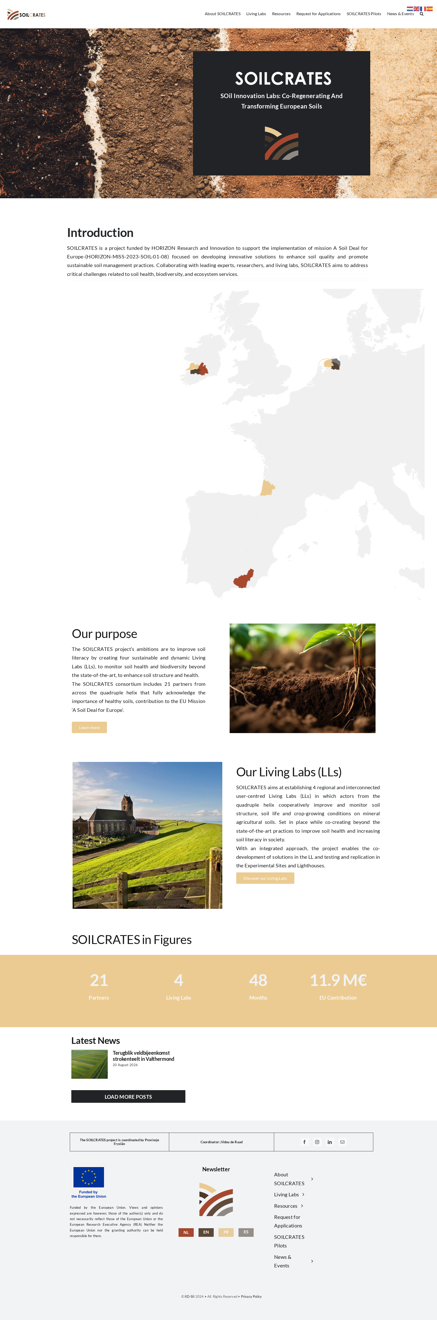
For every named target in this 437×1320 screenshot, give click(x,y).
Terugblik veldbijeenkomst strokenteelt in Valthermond (143, 1056)
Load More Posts (128, 1097)
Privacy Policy (251, 1296)
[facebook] (305, 1142)
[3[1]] (226, 1231)
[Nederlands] (410, 8)
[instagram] (317, 1142)
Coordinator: (210, 1142)
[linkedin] (330, 1142)
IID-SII (189, 1296)
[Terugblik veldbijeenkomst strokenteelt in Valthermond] (89, 1064)
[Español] (430, 8)
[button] (422, 13)
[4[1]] (246, 1231)
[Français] (423, 8)
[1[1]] (186, 1231)
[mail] (343, 1142)
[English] (206, 1231)
